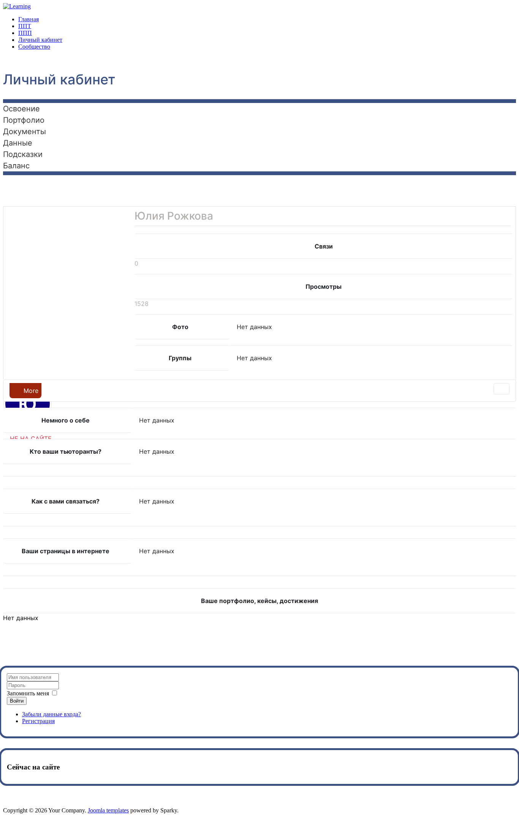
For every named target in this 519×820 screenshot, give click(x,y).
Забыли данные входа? (51, 714)
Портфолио (23, 120)
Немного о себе (65, 420)
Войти (17, 701)
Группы (180, 358)
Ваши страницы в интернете (65, 551)
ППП (25, 33)
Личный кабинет (40, 39)
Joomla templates (108, 810)
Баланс (16, 165)
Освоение (21, 108)
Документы (24, 131)
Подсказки (23, 154)
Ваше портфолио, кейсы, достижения (259, 601)
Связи (324, 246)
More (30, 390)
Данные (17, 142)
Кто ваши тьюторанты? (65, 451)
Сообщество (34, 46)
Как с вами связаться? (66, 501)
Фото (180, 327)
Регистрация (38, 721)
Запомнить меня (28, 693)
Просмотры (323, 286)
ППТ (24, 26)
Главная (28, 19)
